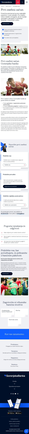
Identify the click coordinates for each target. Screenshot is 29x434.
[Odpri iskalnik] (22, 2)
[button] (7, 23)
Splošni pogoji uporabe (14, 423)
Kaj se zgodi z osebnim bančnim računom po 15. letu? (16, 237)
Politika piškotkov (14, 419)
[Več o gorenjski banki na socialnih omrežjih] (11, 394)
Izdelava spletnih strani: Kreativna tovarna (14, 430)
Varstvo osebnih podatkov (14, 421)
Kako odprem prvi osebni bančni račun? (15, 232)
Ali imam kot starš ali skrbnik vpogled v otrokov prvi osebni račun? (14, 242)
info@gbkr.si (20, 213)
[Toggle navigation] (27, 2)
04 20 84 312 (4, 213)
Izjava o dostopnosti (14, 425)
